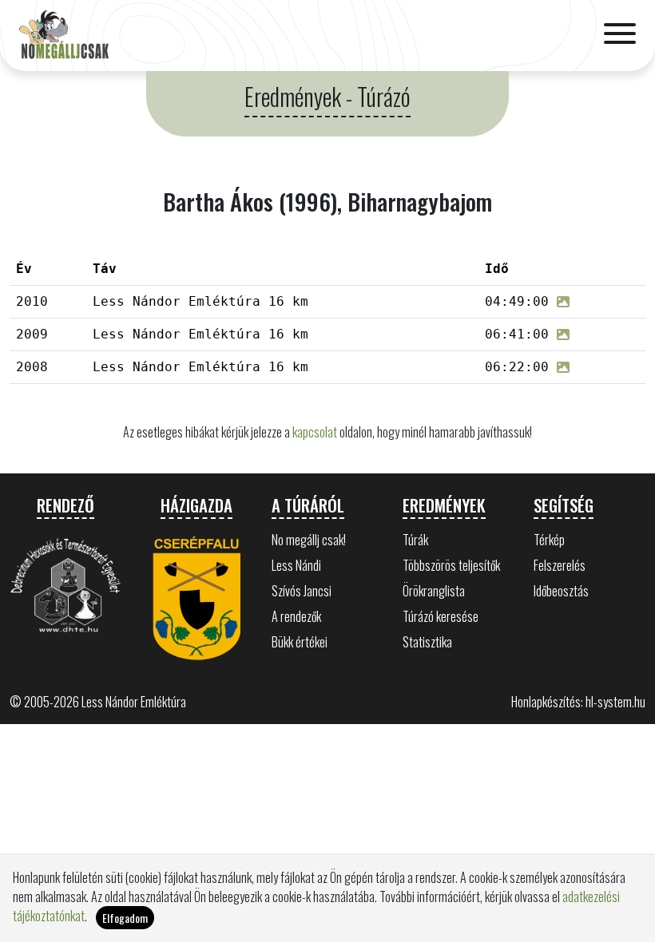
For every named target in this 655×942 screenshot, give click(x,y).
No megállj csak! (309, 539)
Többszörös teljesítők (451, 565)
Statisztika (427, 641)
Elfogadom (125, 917)
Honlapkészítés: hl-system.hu (578, 701)
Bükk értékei (300, 641)
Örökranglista (434, 590)
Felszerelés (560, 565)
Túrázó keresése (440, 616)
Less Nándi (296, 565)
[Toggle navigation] (620, 35)
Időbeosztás (561, 590)
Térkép (549, 539)
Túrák (415, 539)
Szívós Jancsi (301, 590)
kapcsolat (314, 431)
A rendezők (296, 616)
